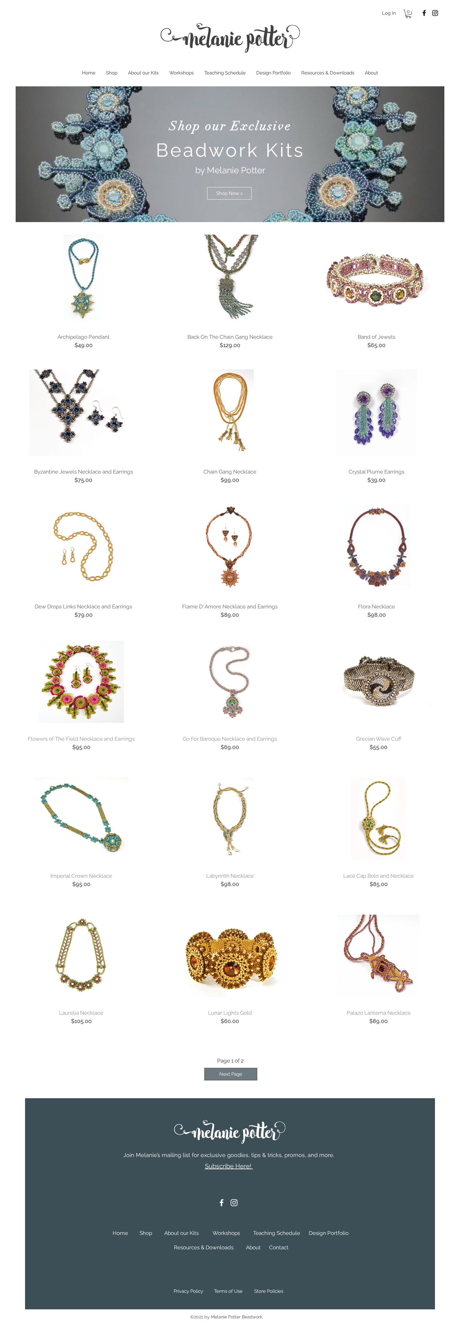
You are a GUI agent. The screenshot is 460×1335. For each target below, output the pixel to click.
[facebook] (424, 13)
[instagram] (435, 13)
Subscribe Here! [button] (229, 1166)
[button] (408, 14)
